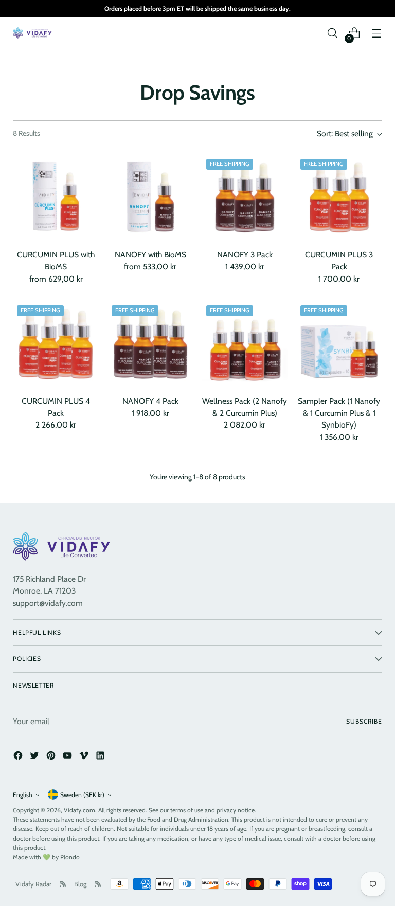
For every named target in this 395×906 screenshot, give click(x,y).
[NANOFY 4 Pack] (150, 344)
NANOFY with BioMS (150, 255)
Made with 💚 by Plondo (46, 857)
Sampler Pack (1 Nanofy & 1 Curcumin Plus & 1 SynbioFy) (339, 413)
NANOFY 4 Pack (150, 401)
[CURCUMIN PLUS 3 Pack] (339, 198)
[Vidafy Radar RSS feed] (63, 884)
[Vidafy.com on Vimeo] (85, 757)
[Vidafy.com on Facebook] (19, 757)
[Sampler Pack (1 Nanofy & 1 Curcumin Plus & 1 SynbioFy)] (339, 344)
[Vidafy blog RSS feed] (98, 884)
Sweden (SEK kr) (82, 795)
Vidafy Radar (33, 884)
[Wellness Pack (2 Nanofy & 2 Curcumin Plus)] (245, 344)
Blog (80, 884)
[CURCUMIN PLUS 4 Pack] (56, 344)
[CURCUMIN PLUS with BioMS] (56, 198)
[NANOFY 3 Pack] (245, 198)
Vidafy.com (79, 810)
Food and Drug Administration (187, 819)
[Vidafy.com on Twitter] (35, 757)
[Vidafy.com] (33, 33)
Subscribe (364, 721)
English (22, 795)
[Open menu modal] (376, 33)
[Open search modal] (332, 33)
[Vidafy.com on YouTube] (68, 757)
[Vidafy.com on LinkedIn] (101, 757)
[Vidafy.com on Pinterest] (52, 757)
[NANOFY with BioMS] (150, 198)
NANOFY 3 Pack (245, 255)
